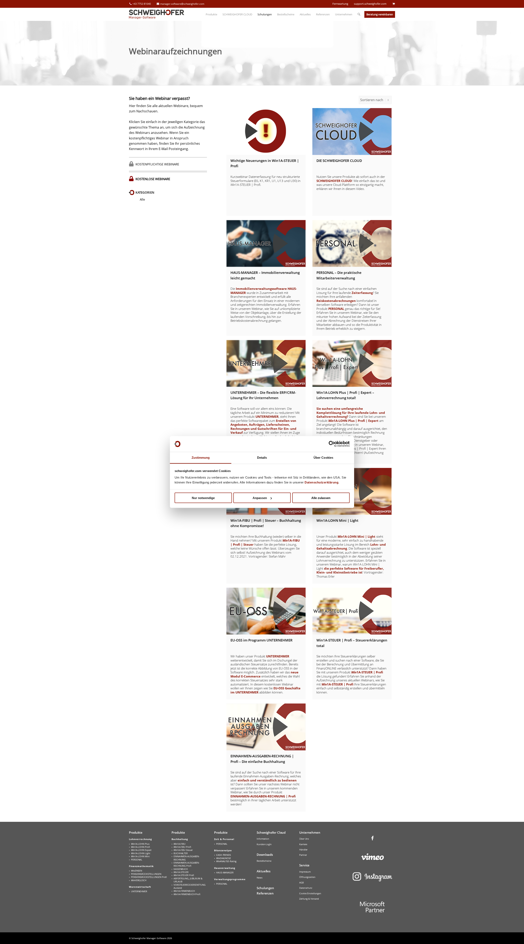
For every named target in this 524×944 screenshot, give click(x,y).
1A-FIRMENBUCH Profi (187, 894)
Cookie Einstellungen (310, 893)
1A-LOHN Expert (141, 849)
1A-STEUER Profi (184, 875)
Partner (303, 854)
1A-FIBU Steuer (183, 849)
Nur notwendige (203, 498)
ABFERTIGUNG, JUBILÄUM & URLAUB (188, 880)
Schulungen (265, 888)
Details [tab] (262, 457)
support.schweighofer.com (370, 4)
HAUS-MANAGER (225, 872)
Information (263, 838)
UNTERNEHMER (139, 891)
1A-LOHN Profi (140, 846)
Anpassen (260, 498)
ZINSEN (136, 870)
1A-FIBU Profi (182, 846)
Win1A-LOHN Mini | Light (337, 520)
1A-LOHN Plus (140, 843)
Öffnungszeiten (307, 877)
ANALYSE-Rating (226, 861)
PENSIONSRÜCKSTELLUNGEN (146, 873)
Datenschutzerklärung (321, 482)
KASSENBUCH (181, 869)
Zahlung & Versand (309, 898)
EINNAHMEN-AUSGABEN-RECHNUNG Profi (187, 864)
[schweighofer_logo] (156, 14)
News (259, 877)
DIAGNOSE (223, 858)
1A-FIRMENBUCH (184, 890)
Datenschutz (305, 887)
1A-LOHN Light (140, 853)
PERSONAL (136, 859)
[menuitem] (211, 14)
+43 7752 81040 (141, 4)
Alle (142, 199)
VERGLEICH (138, 880)
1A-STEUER (181, 872)
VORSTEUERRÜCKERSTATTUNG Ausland (190, 886)
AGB (301, 882)
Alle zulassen (320, 498)
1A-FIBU (179, 843)
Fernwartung (340, 4)
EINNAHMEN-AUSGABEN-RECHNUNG (187, 858)
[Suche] (357, 14)
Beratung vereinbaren (379, 14)
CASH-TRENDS (223, 854)
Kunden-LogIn (264, 844)
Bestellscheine (264, 860)
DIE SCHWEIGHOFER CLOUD (339, 160)
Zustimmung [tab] (201, 457)
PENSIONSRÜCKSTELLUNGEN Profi (149, 877)
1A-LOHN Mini (140, 856)
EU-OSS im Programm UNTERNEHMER (261, 640)
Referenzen (265, 893)
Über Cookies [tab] (323, 457)
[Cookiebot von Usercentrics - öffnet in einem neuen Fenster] (332, 444)
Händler (303, 849)
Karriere (303, 844)
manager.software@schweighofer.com (182, 4)
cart (393, 3)
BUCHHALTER (181, 853)
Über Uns (304, 838)
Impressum (305, 871)
